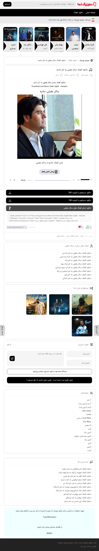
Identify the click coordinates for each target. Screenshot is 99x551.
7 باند (89, 400)
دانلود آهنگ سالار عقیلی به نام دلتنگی (77, 278)
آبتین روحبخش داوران (82, 436)
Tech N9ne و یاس (84, 418)
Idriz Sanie (86, 411)
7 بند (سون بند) (85, 403)
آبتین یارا (88, 439)
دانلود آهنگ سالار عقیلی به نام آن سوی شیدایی (73, 267)
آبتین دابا (87, 432)
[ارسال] (12, 358)
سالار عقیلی (60, 236)
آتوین (89, 450)
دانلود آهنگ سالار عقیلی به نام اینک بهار (76, 264)
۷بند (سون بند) (85, 407)
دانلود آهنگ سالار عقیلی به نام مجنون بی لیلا (74, 271)
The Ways (87, 421)
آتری (89, 443)
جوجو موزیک (84, 60)
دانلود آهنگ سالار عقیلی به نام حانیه (72, 69)
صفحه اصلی (90, 12)
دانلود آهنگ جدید (58, 82)
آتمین (89, 447)
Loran (88, 414)
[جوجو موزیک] (87, 4)
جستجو (7, 4)
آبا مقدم (88, 425)
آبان (89, 429)
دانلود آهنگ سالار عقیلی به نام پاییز (77, 274)
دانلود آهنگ (78, 12)
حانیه (82, 236)
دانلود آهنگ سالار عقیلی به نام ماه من (76, 253)
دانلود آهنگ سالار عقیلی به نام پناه (78, 260)
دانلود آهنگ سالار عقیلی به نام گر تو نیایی (75, 256)
